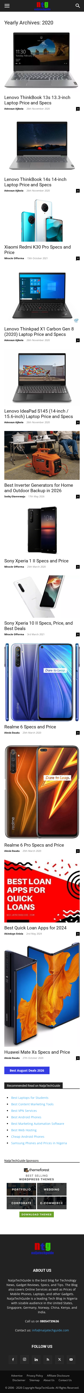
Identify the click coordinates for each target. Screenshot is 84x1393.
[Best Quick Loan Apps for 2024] (42, 891)
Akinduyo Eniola (13, 933)
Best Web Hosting (24, 1130)
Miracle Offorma (14, 258)
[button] (7, 6)
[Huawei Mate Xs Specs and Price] (42, 994)
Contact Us (65, 1380)
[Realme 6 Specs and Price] (42, 682)
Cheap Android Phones (27, 1137)
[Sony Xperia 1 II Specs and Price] (42, 530)
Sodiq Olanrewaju (14, 496)
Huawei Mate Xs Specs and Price (37, 1052)
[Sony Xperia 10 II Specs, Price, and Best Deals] (42, 596)
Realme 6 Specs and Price (30, 726)
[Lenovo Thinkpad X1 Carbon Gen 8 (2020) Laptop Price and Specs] (42, 295)
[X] (59, 1359)
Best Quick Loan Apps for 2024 (35, 927)
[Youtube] (71, 1359)
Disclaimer (18, 1380)
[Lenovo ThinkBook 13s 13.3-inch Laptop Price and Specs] (42, 61)
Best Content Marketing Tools (32, 1104)
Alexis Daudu (12, 732)
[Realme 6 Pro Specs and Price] (42, 790)
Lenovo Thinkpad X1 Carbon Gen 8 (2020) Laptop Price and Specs (39, 331)
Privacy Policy (35, 1375)
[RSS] (48, 1359)
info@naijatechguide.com (50, 1330)
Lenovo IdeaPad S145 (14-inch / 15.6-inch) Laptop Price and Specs (38, 413)
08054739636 (49, 1321)
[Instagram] (24, 1359)
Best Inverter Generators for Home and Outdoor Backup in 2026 (38, 488)
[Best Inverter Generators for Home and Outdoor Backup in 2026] (42, 455)
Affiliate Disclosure (58, 1375)
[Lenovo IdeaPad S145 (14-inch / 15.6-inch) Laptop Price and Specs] (42, 377)
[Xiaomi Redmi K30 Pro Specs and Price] (42, 220)
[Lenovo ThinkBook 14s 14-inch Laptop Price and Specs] (42, 145)
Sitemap (34, 1380)
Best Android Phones (26, 1117)
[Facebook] (13, 1359)
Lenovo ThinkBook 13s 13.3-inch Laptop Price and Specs (37, 100)
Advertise (17, 1375)
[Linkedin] (36, 1359)
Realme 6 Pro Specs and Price (34, 845)
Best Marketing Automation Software (37, 1124)
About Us (49, 1380)
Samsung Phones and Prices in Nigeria (39, 1143)
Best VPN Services (24, 1111)
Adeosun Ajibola (13, 108)
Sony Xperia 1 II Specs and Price (36, 560)
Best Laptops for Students (29, 1098)
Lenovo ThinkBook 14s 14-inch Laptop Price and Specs (35, 182)
